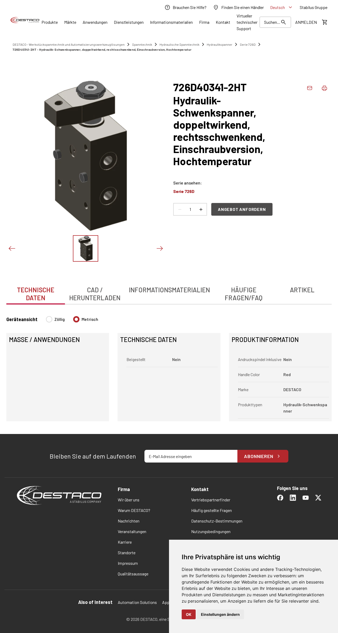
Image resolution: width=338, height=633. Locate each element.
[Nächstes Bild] (159, 248)
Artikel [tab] (302, 290)
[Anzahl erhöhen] (200, 209)
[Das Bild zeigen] (85, 248)
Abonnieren (258, 456)
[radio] (49, 319)
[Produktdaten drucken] (324, 88)
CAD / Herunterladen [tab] (94, 294)
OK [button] (188, 614)
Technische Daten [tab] (35, 294)
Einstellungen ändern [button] (220, 614)
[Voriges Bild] (11, 248)
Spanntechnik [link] (142, 44)
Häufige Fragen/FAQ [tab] (243, 294)
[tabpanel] (169, 365)
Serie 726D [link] (248, 44)
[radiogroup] (72, 321)
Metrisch (90, 319)
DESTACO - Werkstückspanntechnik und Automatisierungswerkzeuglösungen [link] (69, 44)
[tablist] (169, 291)
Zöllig (59, 319)
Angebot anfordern (242, 209)
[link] (185, 7)
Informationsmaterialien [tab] (169, 290)
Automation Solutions (137, 602)
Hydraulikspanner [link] (219, 44)
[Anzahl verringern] (179, 209)
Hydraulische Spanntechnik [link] (179, 44)
